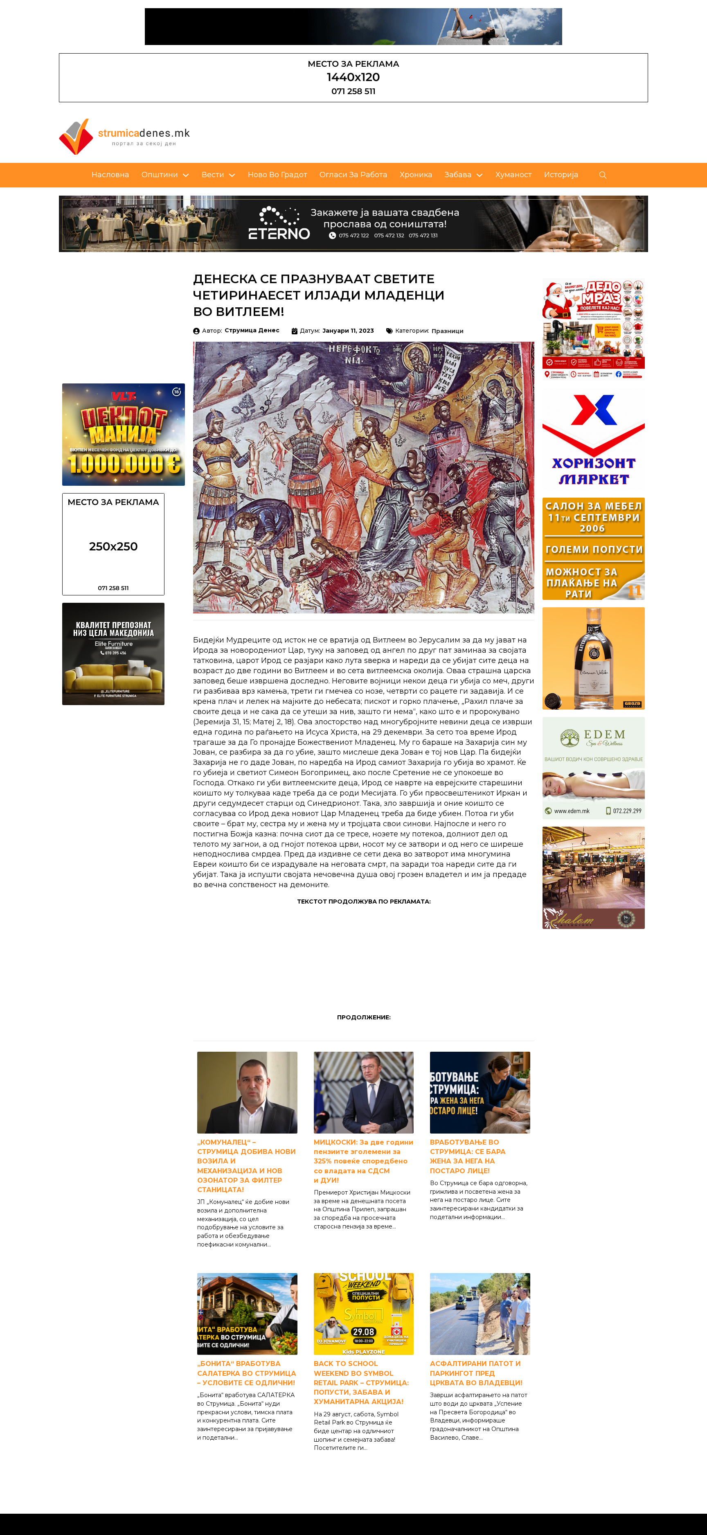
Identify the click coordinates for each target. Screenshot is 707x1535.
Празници (448, 331)
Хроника (416, 174)
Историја (561, 174)
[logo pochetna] (124, 136)
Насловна (110, 174)
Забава (458, 174)
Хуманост (513, 174)
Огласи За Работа (353, 174)
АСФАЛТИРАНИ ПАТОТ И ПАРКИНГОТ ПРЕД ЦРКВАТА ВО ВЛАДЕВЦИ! (476, 1373)
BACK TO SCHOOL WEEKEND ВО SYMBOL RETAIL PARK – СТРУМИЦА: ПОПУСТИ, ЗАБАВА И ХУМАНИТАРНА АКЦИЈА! (361, 1383)
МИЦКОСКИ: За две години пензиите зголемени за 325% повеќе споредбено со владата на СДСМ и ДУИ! (363, 1161)
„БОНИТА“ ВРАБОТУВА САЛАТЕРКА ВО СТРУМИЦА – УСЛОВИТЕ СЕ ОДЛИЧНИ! (246, 1373)
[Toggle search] (603, 175)
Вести (213, 174)
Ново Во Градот (277, 174)
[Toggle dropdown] (185, 175)
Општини (160, 174)
